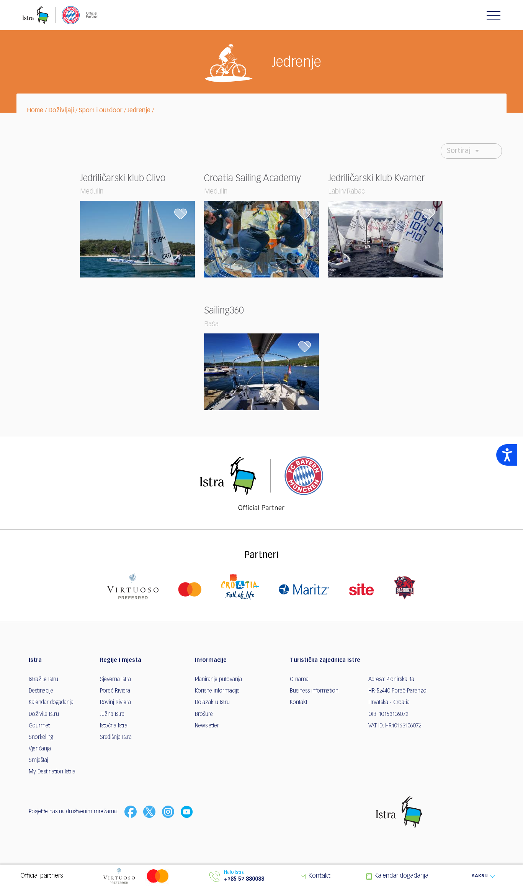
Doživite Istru (44, 714)
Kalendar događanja (51, 702)
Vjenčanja (40, 749)
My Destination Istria (52, 772)
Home (35, 111)
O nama (299, 679)
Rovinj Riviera (115, 702)
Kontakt (298, 702)
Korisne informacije (217, 691)
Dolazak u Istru (212, 702)
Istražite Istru (43, 679)
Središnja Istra (116, 737)
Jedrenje (138, 111)
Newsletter (207, 726)
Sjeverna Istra (115, 679)
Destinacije (41, 691)
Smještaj (38, 760)
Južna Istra (112, 714)
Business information (314, 691)
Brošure (204, 714)
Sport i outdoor (101, 111)
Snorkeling (41, 737)
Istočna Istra (113, 726)
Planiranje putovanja (218, 679)
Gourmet (39, 726)
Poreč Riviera (115, 691)
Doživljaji (61, 111)
